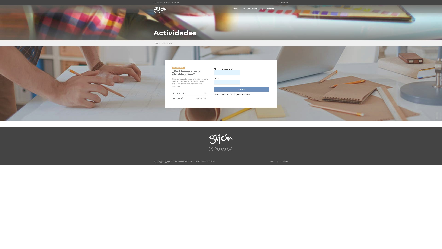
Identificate (284, 2)
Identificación (167, 43)
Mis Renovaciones (251, 9)
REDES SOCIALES (163, 2)
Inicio (235, 9)
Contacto (270, 9)
